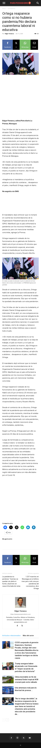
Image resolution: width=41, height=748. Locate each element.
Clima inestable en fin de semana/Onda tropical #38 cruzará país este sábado (26, 679)
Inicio (4, 8)
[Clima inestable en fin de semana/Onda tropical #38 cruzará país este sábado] (8, 679)
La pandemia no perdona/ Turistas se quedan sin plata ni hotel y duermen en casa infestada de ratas (11, 581)
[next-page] (7, 719)
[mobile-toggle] (4, 3)
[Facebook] (18, 625)
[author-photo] (20, 608)
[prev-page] (3, 719)
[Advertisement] (20, 98)
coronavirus (11, 8)
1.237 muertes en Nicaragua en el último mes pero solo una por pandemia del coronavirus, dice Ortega (30, 582)
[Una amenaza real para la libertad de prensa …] (8, 690)
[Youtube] (29, 738)
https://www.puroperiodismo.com (20, 614)
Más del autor (28, 636)
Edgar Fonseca (9, 33)
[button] (38, 3)
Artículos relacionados (11, 636)
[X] (23, 625)
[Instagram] (17, 738)
